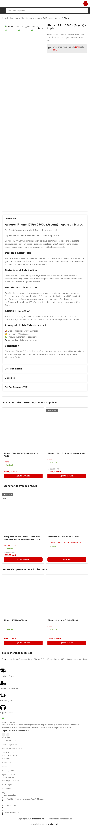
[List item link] (45, 798)
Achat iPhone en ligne (22, 659)
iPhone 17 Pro (40, 659)
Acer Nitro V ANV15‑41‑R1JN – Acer (63, 536)
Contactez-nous (8, 752)
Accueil (5, 18)
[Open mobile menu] (3, 10)
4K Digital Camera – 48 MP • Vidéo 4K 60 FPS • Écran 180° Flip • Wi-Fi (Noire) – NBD (22, 538)
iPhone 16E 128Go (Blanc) (15, 620)
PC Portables (7, 762)
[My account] (80, 3)
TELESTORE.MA (8, 722)
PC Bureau (6, 758)
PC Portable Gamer (54, 543)
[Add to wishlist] (42, 410)
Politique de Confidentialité (12, 748)
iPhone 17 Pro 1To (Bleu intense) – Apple (66, 453)
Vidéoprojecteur (8, 770)
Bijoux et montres (8, 774)
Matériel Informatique (30, 18)
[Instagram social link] (7, 735)
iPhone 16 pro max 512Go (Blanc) (62, 620)
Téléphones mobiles (52, 18)
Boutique (14, 18)
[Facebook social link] (3, 735)
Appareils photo (10, 545)
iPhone (67, 18)
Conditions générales (10, 744)
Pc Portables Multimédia (72, 543)
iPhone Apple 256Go (56, 659)
